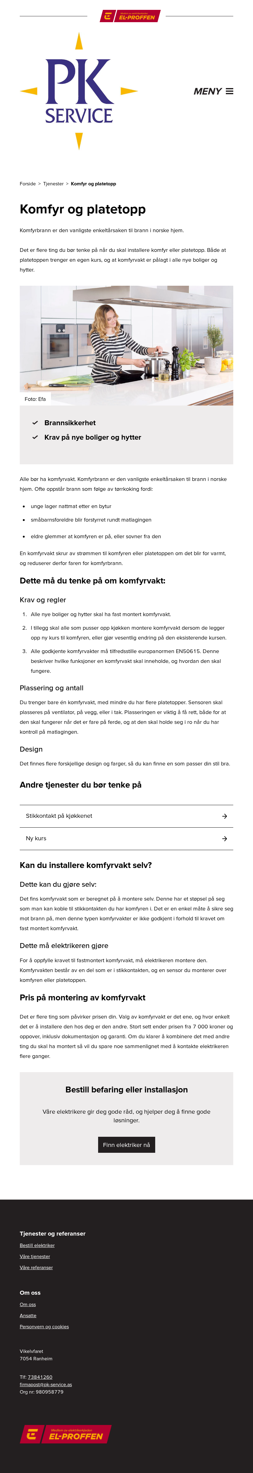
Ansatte (28, 1315)
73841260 (40, 1377)
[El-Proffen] (130, 16)
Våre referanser (36, 1267)
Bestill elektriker (37, 1245)
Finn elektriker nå (126, 1144)
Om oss (28, 1304)
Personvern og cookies (44, 1326)
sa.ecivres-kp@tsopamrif (46, 1384)
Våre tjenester (35, 1256)
